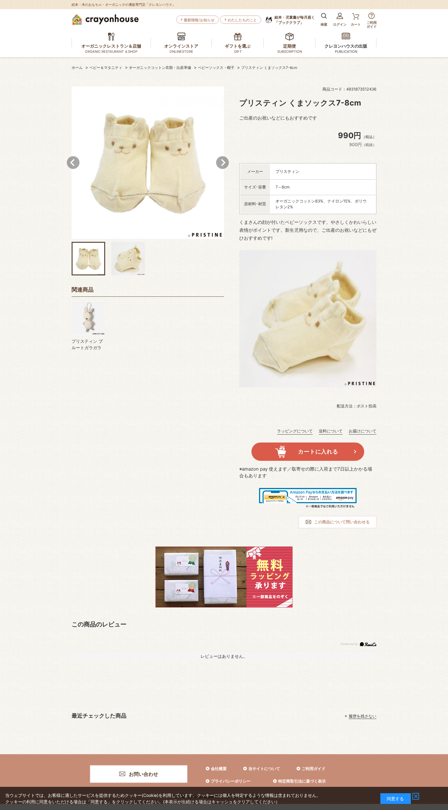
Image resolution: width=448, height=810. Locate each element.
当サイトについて (264, 768)
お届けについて (362, 430)
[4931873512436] (88, 258)
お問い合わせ (143, 774)
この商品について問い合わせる (342, 521)
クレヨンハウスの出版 (346, 45)
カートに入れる (318, 451)
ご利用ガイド (313, 768)
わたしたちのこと (242, 20)
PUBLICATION (346, 51)
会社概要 (219, 768)
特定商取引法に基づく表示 (302, 781)
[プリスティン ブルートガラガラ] (88, 318)
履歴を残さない (362, 716)
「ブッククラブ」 (295, 20)
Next (222, 162)
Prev (73, 162)
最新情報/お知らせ (199, 20)
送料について (331, 430)
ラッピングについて (295, 430)
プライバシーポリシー (231, 781)
